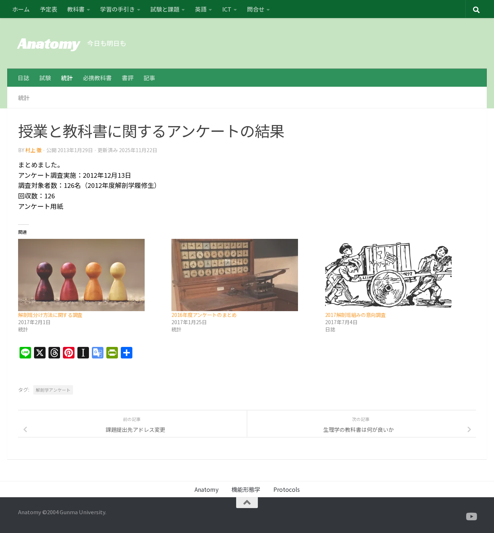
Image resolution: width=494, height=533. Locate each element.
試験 (45, 77)
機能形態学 (245, 489)
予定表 (48, 9)
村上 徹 (33, 150)
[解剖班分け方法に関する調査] (91, 275)
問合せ (255, 9)
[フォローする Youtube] (471, 517)
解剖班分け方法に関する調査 (50, 314)
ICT (226, 9)
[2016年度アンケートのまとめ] (244, 275)
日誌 (23, 77)
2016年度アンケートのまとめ (204, 314)
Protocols (286, 489)
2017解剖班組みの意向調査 (355, 314)
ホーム (21, 9)
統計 (67, 77)
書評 (127, 77)
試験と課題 (164, 9)
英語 (200, 9)
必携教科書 (97, 77)
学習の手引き (117, 9)
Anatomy (49, 43)
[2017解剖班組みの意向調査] (398, 275)
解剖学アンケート (53, 390)
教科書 (76, 9)
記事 (149, 77)
